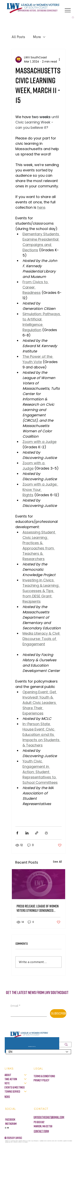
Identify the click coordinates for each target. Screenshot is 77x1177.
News (7, 1096)
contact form (41, 1131)
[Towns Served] (25, 1091)
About (8, 1075)
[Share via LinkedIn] (27, 833)
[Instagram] (6, 1128)
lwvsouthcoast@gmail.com (49, 1117)
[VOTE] (25, 1083)
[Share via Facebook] (17, 833)
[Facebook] (8, 1128)
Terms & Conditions (44, 1076)
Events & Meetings (15, 1087)
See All (57, 862)
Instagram (11, 1123)
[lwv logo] (38, 884)
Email (15, 1006)
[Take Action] (25, 1079)
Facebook (10, 1119)
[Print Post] (46, 833)
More (37, 37)
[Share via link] (36, 833)
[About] (25, 1075)
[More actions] (59, 59)
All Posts (18, 37)
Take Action (11, 1079)
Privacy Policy (41, 1080)
